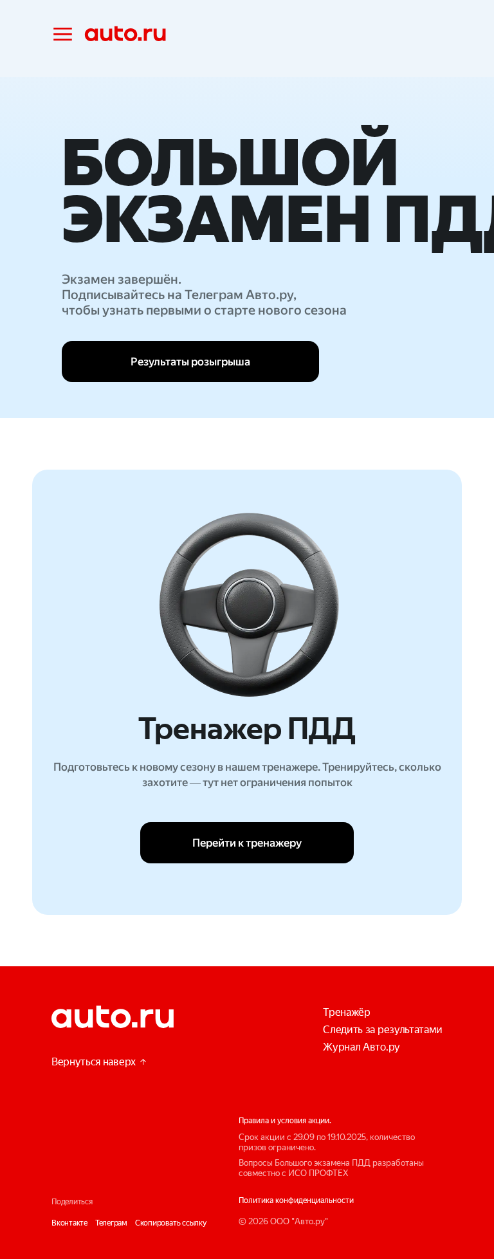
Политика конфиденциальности (296, 1200)
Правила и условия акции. (285, 1120)
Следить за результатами (383, 1030)
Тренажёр (346, 1012)
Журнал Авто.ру (361, 1047)
